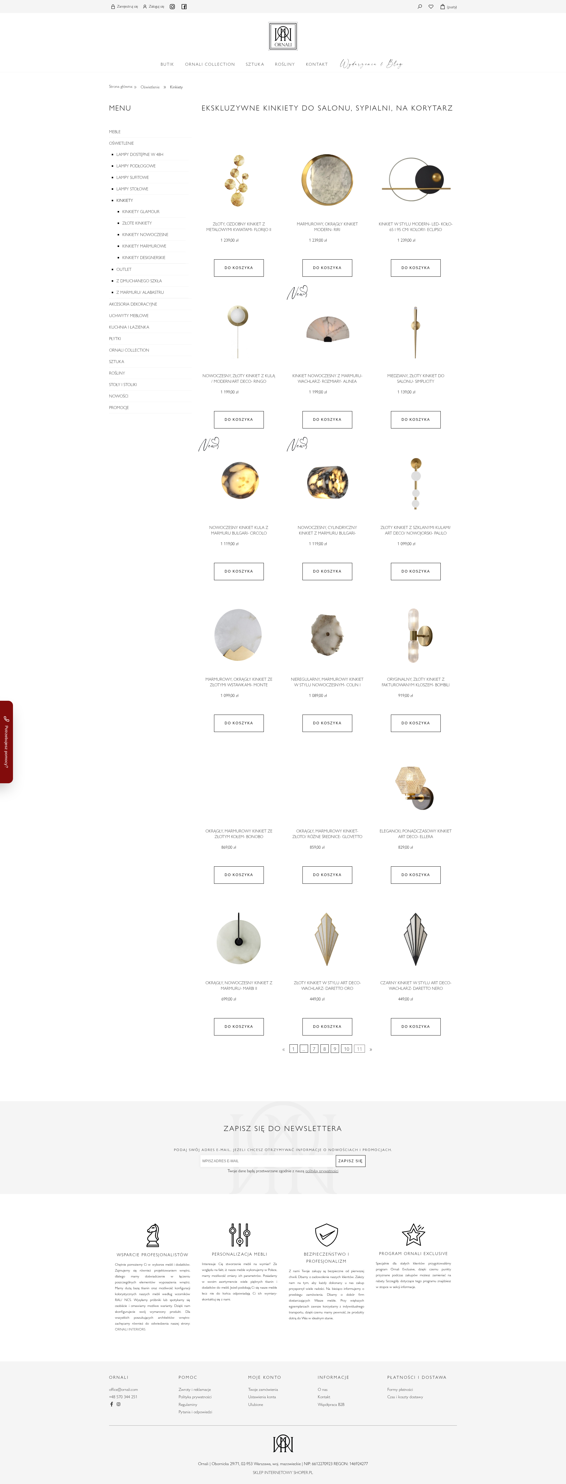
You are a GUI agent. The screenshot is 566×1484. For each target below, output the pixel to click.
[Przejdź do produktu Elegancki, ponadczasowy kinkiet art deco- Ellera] (416, 787)
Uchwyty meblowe (129, 315)
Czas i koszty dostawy (405, 1396)
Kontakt (324, 1396)
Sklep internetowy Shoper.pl (283, 1472)
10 (346, 1049)
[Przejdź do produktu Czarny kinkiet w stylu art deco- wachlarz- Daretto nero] (416, 939)
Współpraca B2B (331, 1404)
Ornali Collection (129, 350)
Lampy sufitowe (132, 177)
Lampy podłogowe (136, 166)
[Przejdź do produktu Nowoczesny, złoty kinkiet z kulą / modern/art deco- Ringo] (239, 332)
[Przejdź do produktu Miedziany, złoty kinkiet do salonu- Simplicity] (416, 332)
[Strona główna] (283, 35)
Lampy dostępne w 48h (139, 154)
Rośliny (117, 373)
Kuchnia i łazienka (129, 327)
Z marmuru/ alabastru (140, 292)
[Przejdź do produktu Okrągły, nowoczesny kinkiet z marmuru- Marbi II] (239, 939)
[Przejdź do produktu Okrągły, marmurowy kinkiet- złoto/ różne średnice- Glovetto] (327, 787)
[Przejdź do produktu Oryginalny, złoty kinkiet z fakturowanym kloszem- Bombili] (416, 635)
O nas (323, 1389)
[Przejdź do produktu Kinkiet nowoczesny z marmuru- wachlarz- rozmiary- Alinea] (327, 332)
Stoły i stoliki (123, 384)
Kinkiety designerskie (143, 257)
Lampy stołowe (132, 189)
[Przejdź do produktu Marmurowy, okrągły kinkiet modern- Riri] (327, 180)
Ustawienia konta (262, 1396)
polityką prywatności (321, 1170)
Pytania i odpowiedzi (195, 1411)
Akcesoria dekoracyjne (133, 304)
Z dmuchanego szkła (139, 280)
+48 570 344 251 (123, 1396)
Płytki (115, 338)
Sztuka (116, 361)
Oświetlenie (121, 143)
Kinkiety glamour (140, 211)
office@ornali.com (123, 1389)
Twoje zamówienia (263, 1389)
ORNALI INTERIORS (130, 1329)
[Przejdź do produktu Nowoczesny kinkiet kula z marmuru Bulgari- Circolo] (239, 484)
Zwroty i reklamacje (195, 1389)
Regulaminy (188, 1404)
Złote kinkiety (137, 223)
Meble (115, 131)
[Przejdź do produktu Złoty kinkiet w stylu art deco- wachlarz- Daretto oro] (327, 939)
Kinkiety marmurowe (144, 246)
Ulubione (255, 1404)
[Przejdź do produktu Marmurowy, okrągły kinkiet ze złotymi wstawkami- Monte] (239, 635)
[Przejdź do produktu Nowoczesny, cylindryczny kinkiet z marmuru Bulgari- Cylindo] (327, 484)
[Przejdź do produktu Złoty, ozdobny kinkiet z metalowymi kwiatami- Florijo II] (239, 180)
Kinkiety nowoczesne (145, 234)
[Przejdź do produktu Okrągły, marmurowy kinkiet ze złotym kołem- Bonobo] (239, 787)
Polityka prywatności (195, 1396)
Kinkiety (124, 200)
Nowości (118, 396)
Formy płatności (400, 1389)
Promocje (119, 407)
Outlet (123, 269)
